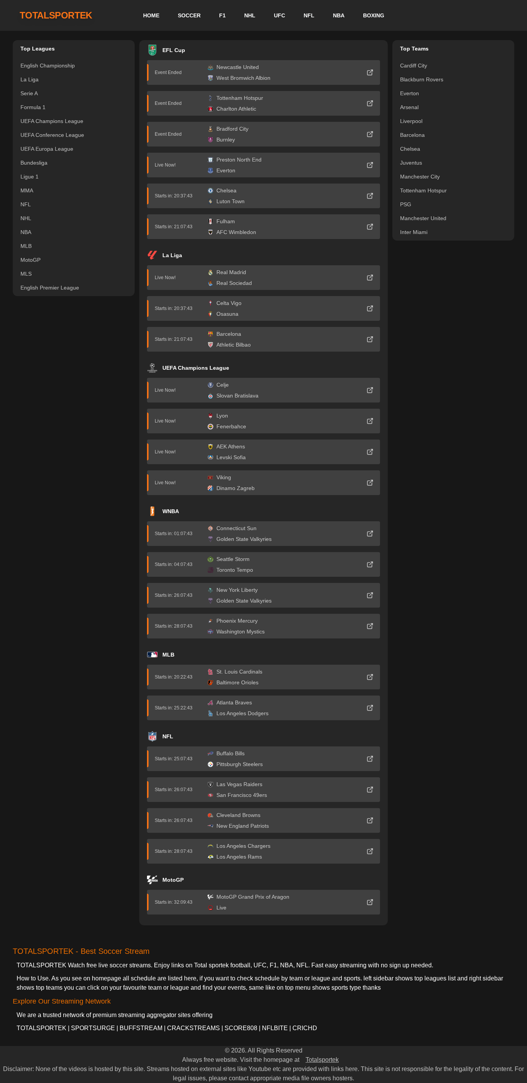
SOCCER (189, 15)
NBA (339, 15)
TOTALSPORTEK (56, 15)
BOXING (373, 15)
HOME (151, 15)
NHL (249, 15)
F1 (222, 15)
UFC (279, 15)
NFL (309, 15)
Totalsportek (322, 1059)
